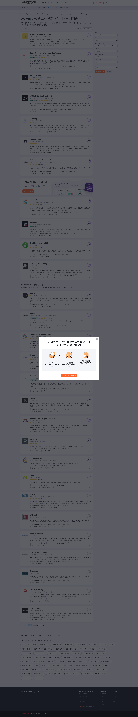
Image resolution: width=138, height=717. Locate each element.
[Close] (97, 339)
